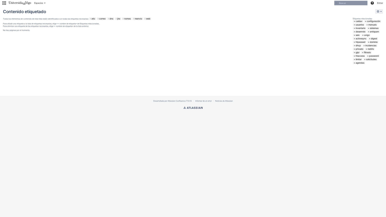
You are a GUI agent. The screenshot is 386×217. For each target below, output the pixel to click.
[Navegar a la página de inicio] (20, 3)
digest (374, 38)
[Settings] (379, 11)
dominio (374, 42)
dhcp (358, 45)
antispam (374, 31)
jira (118, 18)
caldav (359, 21)
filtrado (367, 52)
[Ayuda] (372, 3)
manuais (372, 24)
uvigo (367, 35)
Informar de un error (203, 101)
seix (358, 35)
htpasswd (360, 42)
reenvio (138, 18)
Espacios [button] (38, 3)
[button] (4, 3)
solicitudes (371, 59)
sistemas (374, 28)
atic (93, 18)
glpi (357, 52)
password (374, 56)
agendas (360, 62)
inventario (360, 28)
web (148, 18)
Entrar (380, 3)
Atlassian (193, 108)
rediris (371, 49)
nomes (127, 18)
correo (102, 18)
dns (111, 18)
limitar (359, 59)
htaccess (360, 56)
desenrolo (360, 31)
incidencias (370, 45)
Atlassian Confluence (177, 101)
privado (359, 49)
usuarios (360, 24)
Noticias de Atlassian (224, 101)
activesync (361, 38)
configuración (373, 21)
